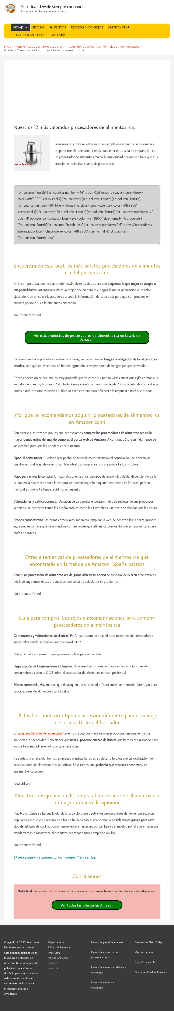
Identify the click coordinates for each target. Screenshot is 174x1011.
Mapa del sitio (56, 942)
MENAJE (18, 27)
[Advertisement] (87, 92)
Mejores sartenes (144, 952)
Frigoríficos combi (145, 962)
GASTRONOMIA (118, 27)
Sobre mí (53, 968)
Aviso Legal (54, 952)
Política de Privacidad (59, 947)
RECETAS (38, 27)
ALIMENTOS (57, 27)
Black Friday (57, 35)
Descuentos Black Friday (148, 942)
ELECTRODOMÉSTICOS (29, 35)
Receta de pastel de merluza (107, 942)
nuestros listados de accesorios (40, 733)
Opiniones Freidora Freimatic (151, 972)
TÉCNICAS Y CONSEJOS (86, 27)
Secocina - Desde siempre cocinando (53, 6)
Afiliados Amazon (58, 957)
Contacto (53, 962)
